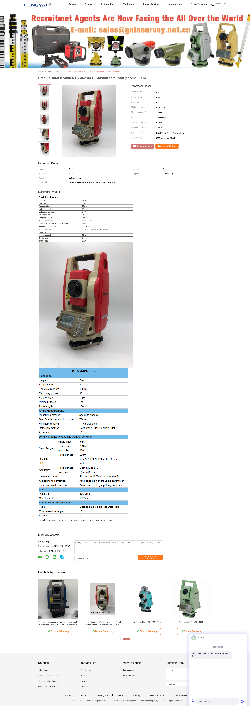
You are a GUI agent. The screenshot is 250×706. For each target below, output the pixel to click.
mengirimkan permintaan (150, 557)
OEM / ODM (128, 675)
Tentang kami (108, 4)
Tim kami (85, 686)
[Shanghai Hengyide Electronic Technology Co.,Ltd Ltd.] (38, 5)
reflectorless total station (101, 520)
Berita (120, 695)
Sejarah (84, 675)
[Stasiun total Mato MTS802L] (191, 599)
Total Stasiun (43, 670)
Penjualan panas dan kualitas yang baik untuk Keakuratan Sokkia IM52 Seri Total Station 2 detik (58, 623)
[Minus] (243, 637)
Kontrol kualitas (150, 4)
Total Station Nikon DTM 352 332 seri (146, 622)
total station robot (78, 520)
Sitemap (136, 695)
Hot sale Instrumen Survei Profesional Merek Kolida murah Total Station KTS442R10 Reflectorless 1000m (102, 623)
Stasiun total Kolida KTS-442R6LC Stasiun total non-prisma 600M (94, 71)
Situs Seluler (181, 695)
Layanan (84, 681)
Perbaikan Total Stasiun (48, 686)
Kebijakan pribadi (158, 695)
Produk (88, 4)
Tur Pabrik (128, 4)
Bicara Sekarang (199, 4)
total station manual (57, 520)
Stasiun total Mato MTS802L (191, 622)
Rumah (72, 4)
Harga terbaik (144, 146)
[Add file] (193, 701)
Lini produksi (128, 670)
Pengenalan (86, 670)
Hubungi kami (175, 4)
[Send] (242, 701)
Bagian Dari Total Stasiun (48, 675)
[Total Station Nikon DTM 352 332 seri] (147, 599)
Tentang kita (102, 695)
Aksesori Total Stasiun (47, 681)
